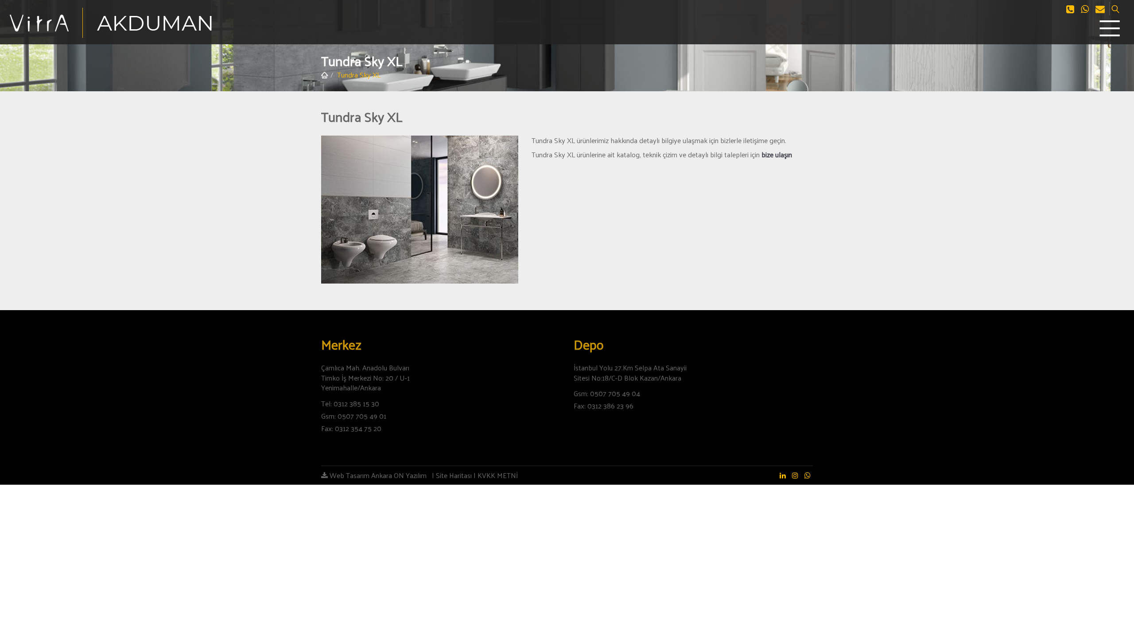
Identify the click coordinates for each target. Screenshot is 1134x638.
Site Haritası (454, 475)
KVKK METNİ (498, 475)
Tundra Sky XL (359, 74)
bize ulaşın (776, 154)
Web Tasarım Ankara (360, 475)
